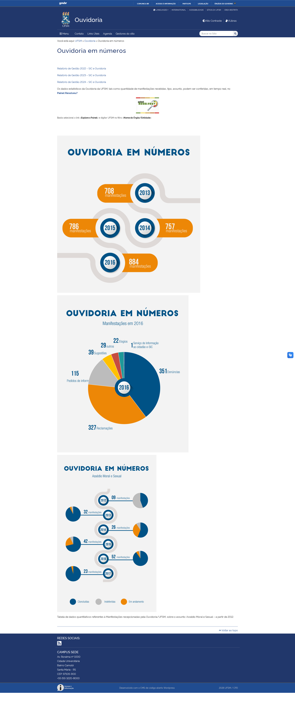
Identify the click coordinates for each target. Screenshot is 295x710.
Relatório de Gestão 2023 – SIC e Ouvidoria (81, 75)
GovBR (63, 3)
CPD (235, 687)
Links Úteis (93, 33)
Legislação (203, 3)
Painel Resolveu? (67, 93)
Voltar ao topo (229, 630)
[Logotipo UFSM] (66, 18)
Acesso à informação (166, 3)
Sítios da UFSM (214, 9)
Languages (161, 9)
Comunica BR (143, 3)
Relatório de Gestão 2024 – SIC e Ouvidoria (81, 82)
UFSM (228, 687)
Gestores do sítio (125, 33)
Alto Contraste (213, 20)
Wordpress (169, 687)
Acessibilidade (196, 9)
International (179, 9)
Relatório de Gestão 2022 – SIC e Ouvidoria (81, 68)
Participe (187, 3)
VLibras (232, 20)
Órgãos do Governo (223, 3)
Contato (79, 33)
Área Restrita (231, 9)
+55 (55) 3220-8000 (68, 678)
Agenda (107, 33)
